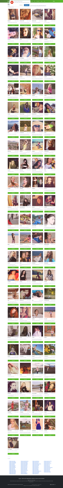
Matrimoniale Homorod (24, 470)
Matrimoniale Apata (12, 461)
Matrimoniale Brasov (13, 465)
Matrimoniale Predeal (36, 464)
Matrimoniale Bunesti (13, 467)
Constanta (37, 1)
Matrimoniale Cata (12, 468)
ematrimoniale (39, 484)
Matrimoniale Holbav (24, 469)
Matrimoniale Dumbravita (24, 461)
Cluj (34, 1)
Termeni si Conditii (34, 484)
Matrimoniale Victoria (47, 468)
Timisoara (31, 1)
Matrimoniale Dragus (13, 473)
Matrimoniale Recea (35, 468)
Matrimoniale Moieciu (36, 461)
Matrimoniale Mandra (24, 473)
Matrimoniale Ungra (47, 466)
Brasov (42, 1)
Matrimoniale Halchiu (24, 465)
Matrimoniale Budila (12, 466)
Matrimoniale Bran (12, 464)
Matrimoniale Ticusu (47, 464)
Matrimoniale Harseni (24, 467)
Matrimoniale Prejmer (36, 465)
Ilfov (44, 1)
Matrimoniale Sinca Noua (47, 461)
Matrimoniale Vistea (47, 469)
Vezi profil (13, 25)
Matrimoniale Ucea (47, 465)
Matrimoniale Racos (35, 466)
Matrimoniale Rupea (35, 469)
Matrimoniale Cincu (12, 469)
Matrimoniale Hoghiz (24, 468)
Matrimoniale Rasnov (36, 467)
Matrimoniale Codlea (13, 470)
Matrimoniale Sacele (36, 470)
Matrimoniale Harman (24, 466)
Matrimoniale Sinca (35, 473)
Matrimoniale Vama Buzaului (48, 467)
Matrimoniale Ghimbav (24, 464)
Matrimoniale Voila (47, 470)
